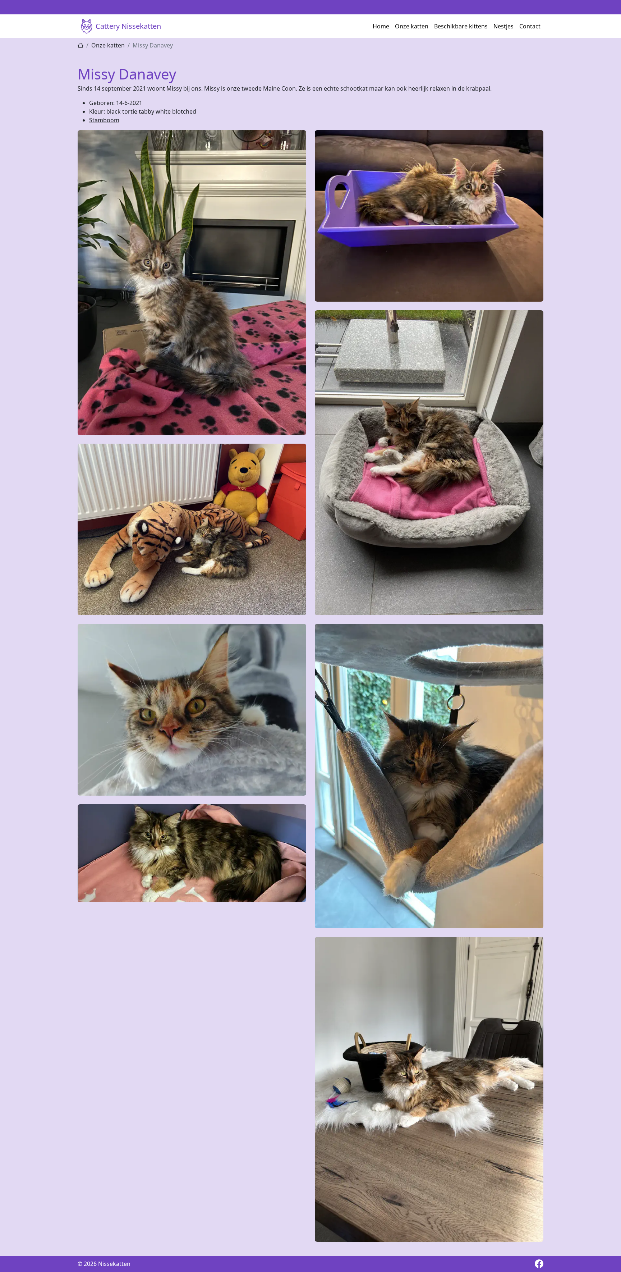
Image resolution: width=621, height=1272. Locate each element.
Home (381, 26)
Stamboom (104, 120)
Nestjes (503, 26)
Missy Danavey (153, 45)
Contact (529, 26)
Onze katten (411, 26)
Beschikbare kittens (461, 26)
